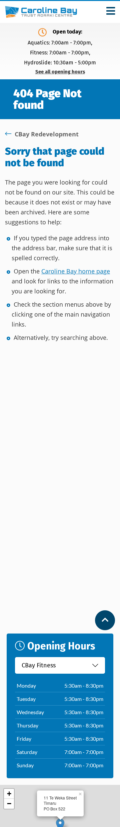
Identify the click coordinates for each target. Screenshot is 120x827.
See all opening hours (60, 71)
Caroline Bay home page (75, 271)
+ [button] (9, 793)
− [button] (9, 803)
